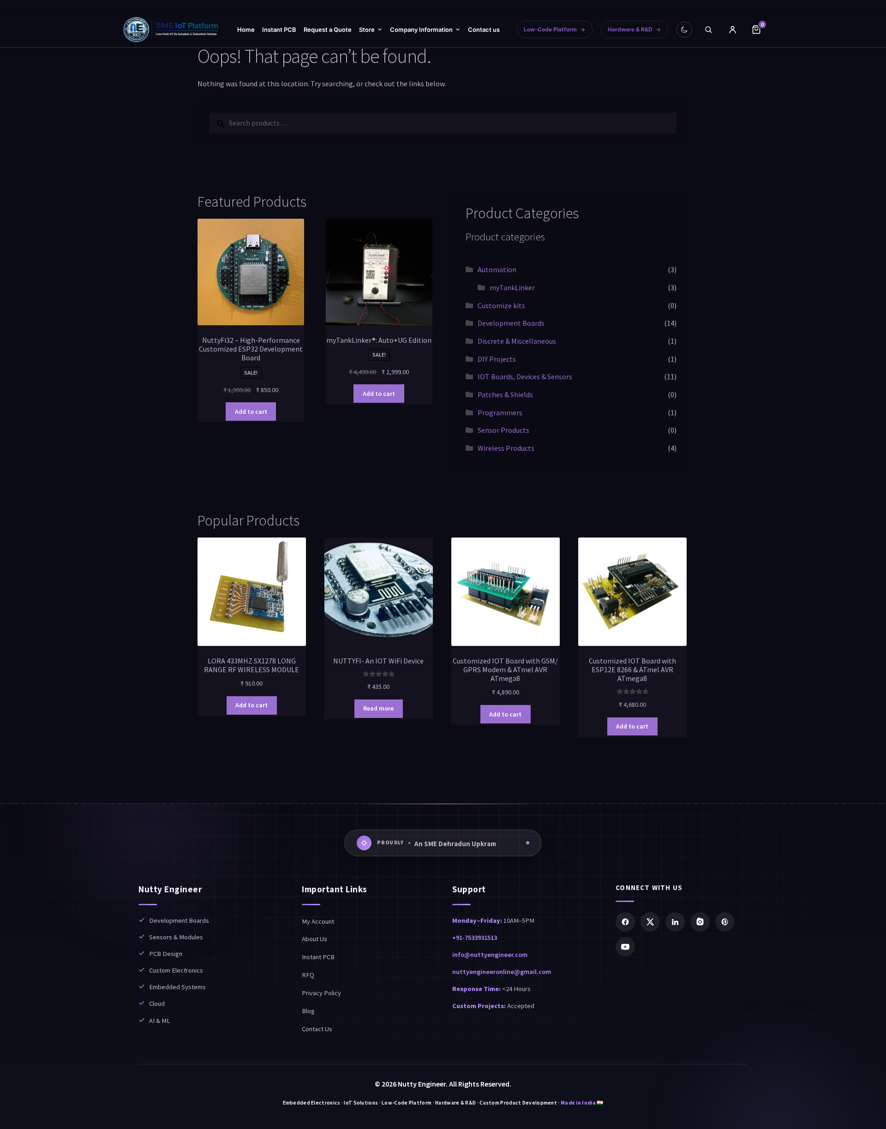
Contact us (484, 29)
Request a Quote (328, 29)
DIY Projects (497, 359)
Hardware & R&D (630, 29)
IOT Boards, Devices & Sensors (525, 376)
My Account (318, 921)
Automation (497, 269)
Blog (308, 1011)
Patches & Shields (505, 394)
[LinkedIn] (675, 922)
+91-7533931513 (474, 937)
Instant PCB (279, 29)
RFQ (308, 975)
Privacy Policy (321, 993)
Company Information (421, 29)
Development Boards (511, 323)
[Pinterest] (725, 922)
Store (367, 29)
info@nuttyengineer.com (489, 954)
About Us (314, 939)
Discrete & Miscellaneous (517, 341)
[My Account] (732, 29)
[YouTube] (625, 946)
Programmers (500, 412)
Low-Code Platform (550, 29)
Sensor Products (503, 430)
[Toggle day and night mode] (684, 29)
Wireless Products (506, 448)
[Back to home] (171, 29)
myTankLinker (512, 287)
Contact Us (317, 1029)
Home (246, 29)
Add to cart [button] (251, 411)
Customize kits (501, 305)
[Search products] (708, 29)
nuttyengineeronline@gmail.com (501, 972)
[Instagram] (700, 922)
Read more (378, 708)
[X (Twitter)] (650, 922)
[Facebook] (625, 922)
